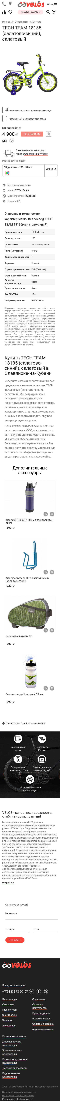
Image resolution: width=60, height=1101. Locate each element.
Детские (36, 22)
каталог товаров (30, 12)
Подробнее (8, 882)
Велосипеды (21, 22)
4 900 (50, 170)
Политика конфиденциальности (18, 1092)
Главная (6, 22)
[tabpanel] (30, 73)
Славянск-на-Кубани (36, 154)
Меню (50, 4)
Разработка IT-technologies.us (17, 1099)
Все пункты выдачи (13, 985)
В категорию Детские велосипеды (26, 723)
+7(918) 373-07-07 (15, 991)
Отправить (15, 940)
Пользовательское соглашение (18, 1095)
